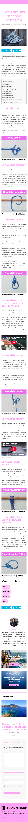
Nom (5, 769)
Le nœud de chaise (7, 88)
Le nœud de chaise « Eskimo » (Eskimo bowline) (12, 100)
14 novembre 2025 (12, 681)
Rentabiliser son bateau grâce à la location (15, 814)
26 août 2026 (11, 732)
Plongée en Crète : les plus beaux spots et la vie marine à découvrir (14, 727)
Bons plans (8, 673)
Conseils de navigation (12, 652)
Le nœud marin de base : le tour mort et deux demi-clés (12, 90)
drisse (5, 117)
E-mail (5, 774)
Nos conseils (18, 8)
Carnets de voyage (14, 674)
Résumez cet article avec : (12, 102)
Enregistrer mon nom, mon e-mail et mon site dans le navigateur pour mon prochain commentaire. (13, 788)
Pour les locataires (17, 720)
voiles (24, 230)
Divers (12, 8)
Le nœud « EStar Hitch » (9, 97)
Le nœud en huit (7, 84)
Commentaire (7, 752)
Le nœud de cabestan (8, 86)
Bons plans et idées (17, 673)
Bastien (24, 24)
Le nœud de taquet (8, 93)
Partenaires (5, 811)
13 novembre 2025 (6, 24)
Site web (6, 780)
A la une (9, 8)
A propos (14, 811)
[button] (23, 81)
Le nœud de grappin (8, 95)
